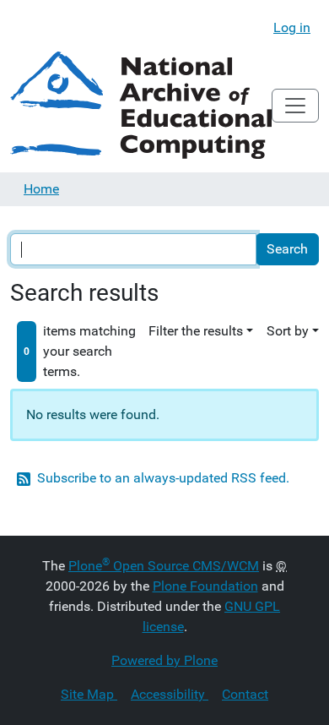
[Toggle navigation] (295, 106)
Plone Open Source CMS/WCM (163, 566)
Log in (291, 27)
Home (41, 189)
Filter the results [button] (195, 331)
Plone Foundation (205, 586)
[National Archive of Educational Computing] (141, 105)
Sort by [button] (288, 331)
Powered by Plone (164, 660)
